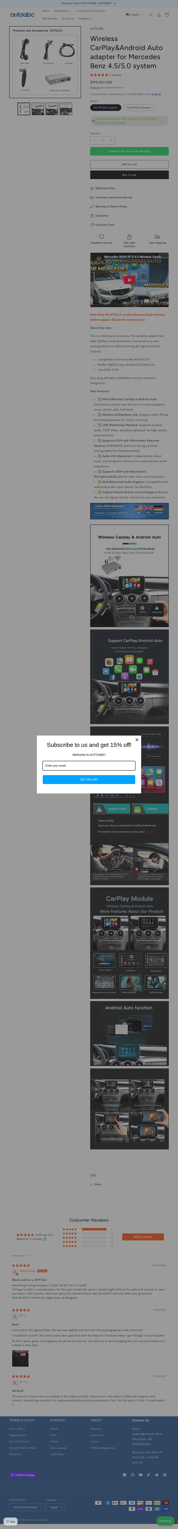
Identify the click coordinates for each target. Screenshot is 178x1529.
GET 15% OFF (89, 779)
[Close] (137, 740)
